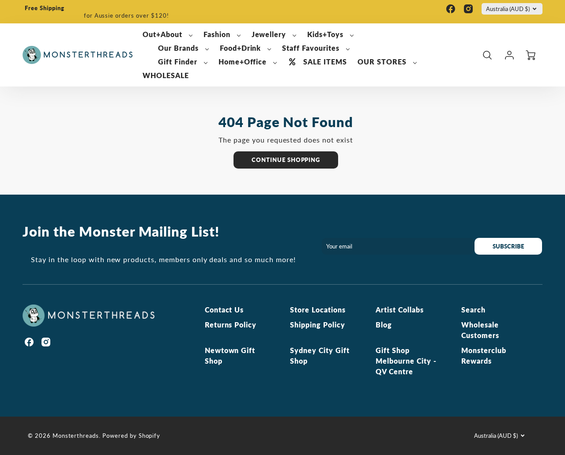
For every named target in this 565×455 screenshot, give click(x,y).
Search (473, 309)
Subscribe (508, 246)
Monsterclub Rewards (483, 355)
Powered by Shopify (131, 435)
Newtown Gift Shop (230, 355)
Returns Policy (230, 324)
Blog (384, 324)
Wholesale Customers (480, 329)
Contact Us (224, 309)
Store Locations (317, 309)
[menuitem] (168, 34)
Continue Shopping (286, 159)
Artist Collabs (399, 309)
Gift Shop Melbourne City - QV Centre (406, 361)
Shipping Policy (317, 324)
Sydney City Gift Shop (319, 355)
